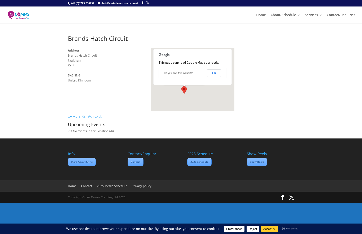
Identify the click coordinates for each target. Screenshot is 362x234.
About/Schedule (283, 15)
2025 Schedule (199, 162)
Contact (135, 162)
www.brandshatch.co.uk (85, 116)
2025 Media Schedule (112, 186)
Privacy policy (141, 186)
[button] (184, 90)
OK (214, 73)
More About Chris (82, 162)
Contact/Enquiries (341, 15)
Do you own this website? (179, 73)
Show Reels (257, 162)
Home (261, 15)
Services (311, 15)
